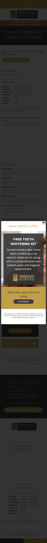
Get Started (23, 301)
